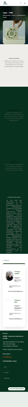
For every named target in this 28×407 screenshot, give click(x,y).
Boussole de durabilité (14, 110)
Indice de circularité (14, 58)
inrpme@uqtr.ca (7, 357)
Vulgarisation (14, 162)
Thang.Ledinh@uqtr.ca (15, 318)
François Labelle (17, 272)
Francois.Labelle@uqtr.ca (15, 291)
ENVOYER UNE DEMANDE (16, 389)
